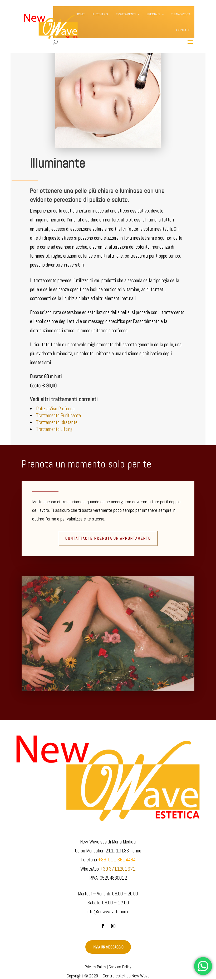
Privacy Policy (95, 967)
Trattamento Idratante (56, 422)
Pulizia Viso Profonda (55, 408)
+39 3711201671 (118, 869)
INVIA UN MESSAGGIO (108, 946)
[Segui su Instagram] (113, 926)
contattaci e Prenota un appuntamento (108, 538)
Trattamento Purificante (58, 415)
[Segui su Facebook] (103, 926)
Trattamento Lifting (54, 429)
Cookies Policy (120, 967)
